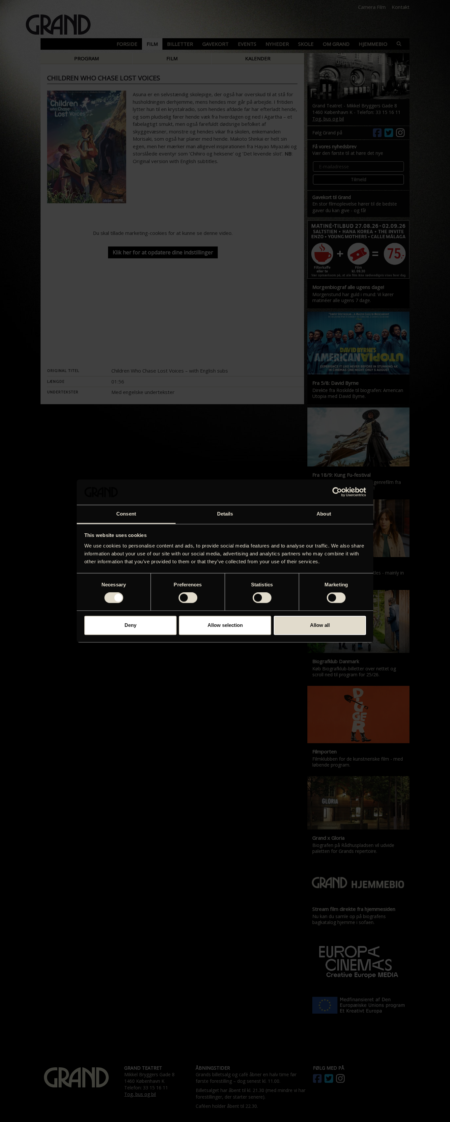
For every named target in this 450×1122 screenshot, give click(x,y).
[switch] (188, 598)
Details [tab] (225, 514)
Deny (130, 625)
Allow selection (225, 625)
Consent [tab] (126, 514)
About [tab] (324, 514)
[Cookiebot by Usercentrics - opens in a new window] (337, 492)
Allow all (320, 625)
